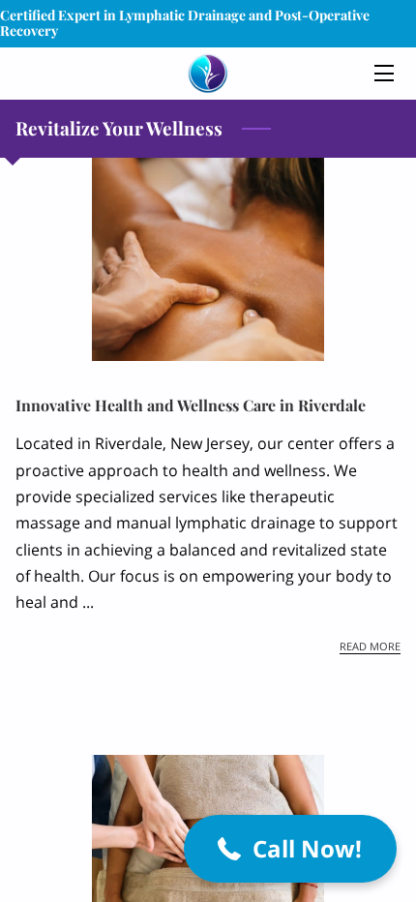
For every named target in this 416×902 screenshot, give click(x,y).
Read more (370, 646)
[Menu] (383, 73)
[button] (290, 849)
